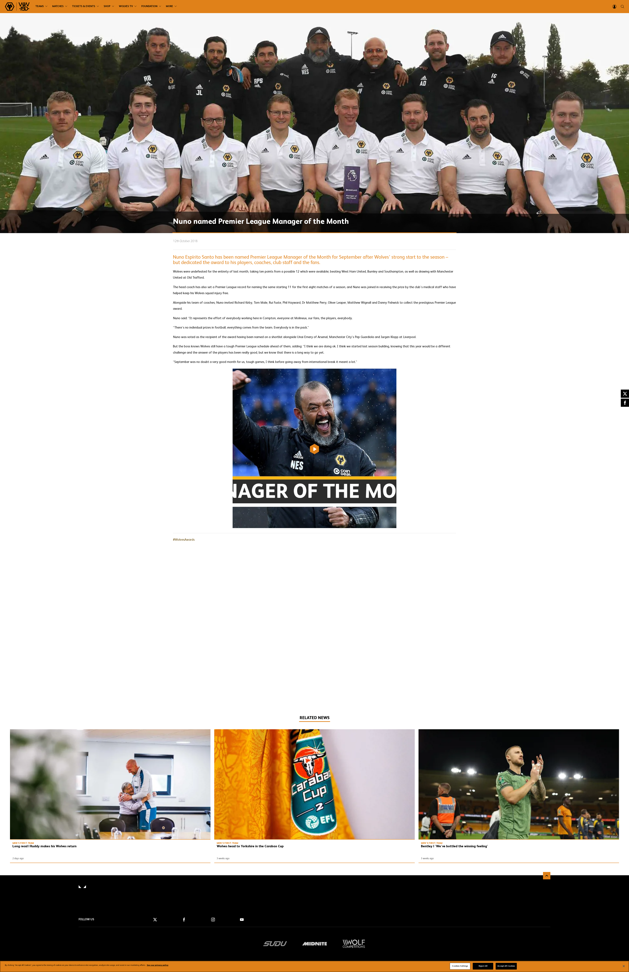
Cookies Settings (460, 966)
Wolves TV (126, 6)
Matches (58, 6)
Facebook (625, 403)
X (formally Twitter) (625, 394)
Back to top (546, 875)
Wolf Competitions (354, 943)
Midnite (314, 943)
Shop (107, 6)
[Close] (623, 966)
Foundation (149, 6)
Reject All (483, 966)
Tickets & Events (83, 6)
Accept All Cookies (506, 966)
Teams (39, 6)
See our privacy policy (157, 965)
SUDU (275, 943)
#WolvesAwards (184, 539)
